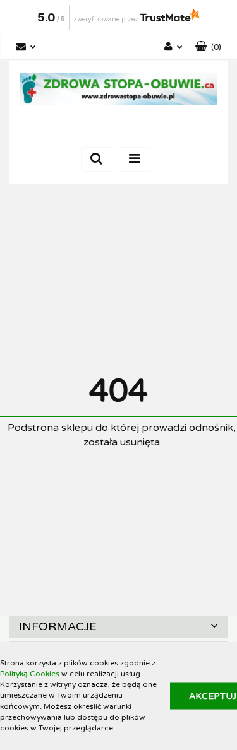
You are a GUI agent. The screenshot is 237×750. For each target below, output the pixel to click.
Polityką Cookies (29, 673)
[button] (208, 47)
